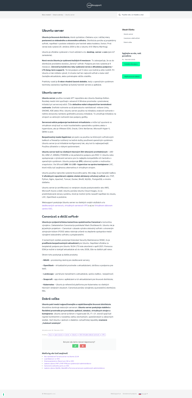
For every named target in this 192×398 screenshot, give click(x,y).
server (67, 335)
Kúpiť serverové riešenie (131, 76)
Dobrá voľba (128, 42)
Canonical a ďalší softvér (132, 38)
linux (50, 335)
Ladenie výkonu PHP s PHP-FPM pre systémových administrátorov (67, 363)
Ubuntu (74, 335)
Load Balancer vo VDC (52, 359)
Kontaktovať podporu (131, 64)
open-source (58, 335)
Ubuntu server (128, 34)
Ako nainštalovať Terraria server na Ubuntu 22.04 (61, 356)
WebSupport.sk (116, 394)
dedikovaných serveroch (53, 205)
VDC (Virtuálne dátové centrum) (89, 335)
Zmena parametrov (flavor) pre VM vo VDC (59, 361)
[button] (75, 346)
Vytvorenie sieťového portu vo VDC (56, 366)
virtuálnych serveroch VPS (76, 205)
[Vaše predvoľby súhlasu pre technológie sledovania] (3, 394)
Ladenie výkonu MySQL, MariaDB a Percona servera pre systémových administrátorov (74, 368)
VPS (103, 335)
